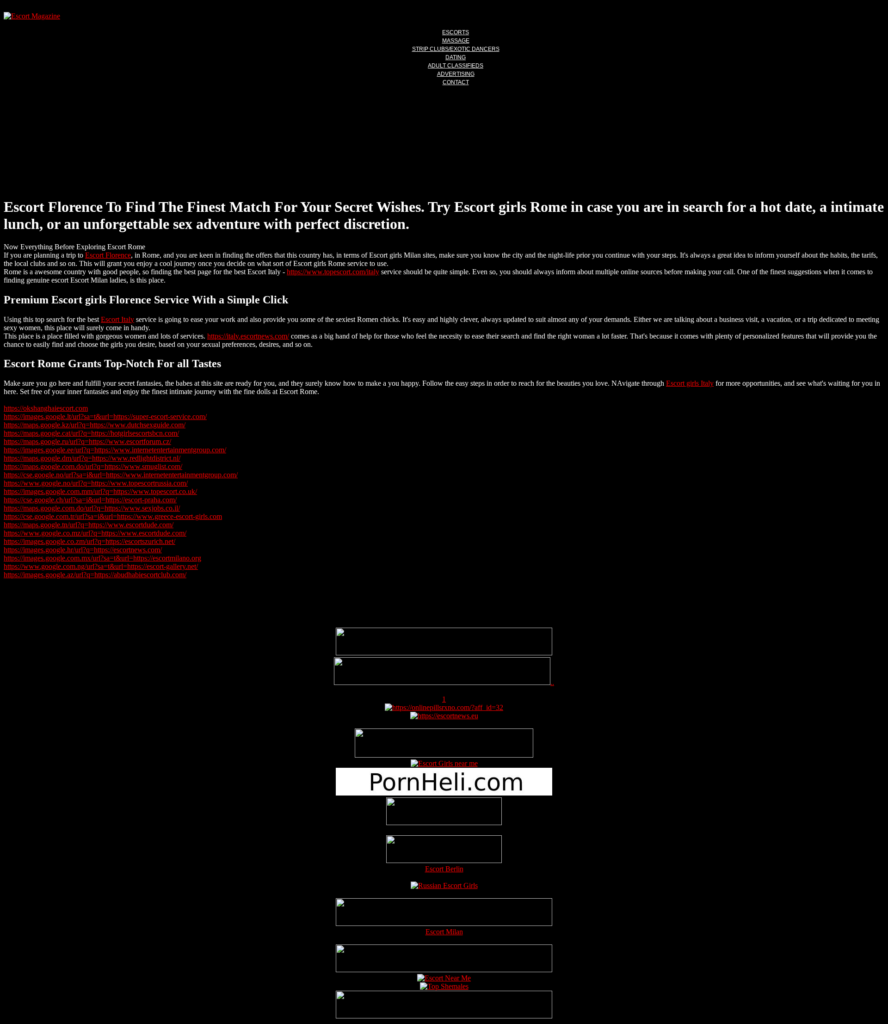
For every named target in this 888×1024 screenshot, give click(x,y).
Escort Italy (117, 319)
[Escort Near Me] (444, 978)
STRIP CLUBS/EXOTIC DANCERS (456, 49)
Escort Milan (444, 932)
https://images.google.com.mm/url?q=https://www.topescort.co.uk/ (100, 491)
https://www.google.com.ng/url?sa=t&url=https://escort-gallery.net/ (101, 566)
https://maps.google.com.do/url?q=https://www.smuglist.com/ (93, 466)
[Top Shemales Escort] (444, 986)
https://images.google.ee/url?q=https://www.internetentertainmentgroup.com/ (115, 450)
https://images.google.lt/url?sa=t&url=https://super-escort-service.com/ (105, 416)
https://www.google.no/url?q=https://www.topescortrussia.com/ (96, 483)
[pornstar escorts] (442, 682)
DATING (455, 57)
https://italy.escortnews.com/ (248, 336)
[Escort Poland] (444, 653)
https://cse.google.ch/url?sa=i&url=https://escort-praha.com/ (90, 500)
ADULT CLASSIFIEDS (455, 65)
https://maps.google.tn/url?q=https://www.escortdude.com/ (88, 525)
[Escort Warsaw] (444, 1016)
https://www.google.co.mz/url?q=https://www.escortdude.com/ (95, 533)
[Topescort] (444, 970)
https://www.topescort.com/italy (333, 272)
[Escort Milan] (444, 923)
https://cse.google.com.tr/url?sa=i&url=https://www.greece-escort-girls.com (113, 516)
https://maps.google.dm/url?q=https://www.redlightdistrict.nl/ (92, 458)
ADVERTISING (456, 74)
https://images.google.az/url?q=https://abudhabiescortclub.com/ (95, 575)
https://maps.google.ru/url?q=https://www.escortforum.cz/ (87, 441)
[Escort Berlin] (444, 850)
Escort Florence (108, 255)
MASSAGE (455, 40)
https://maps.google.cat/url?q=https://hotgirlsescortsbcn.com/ (91, 433)
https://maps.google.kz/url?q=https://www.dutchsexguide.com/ (94, 425)
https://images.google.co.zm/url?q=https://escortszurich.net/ (89, 541)
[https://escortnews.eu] (444, 716)
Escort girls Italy (690, 383)
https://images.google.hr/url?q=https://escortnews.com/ (83, 550)
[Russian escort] (444, 885)
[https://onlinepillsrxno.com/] (444, 707)
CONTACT (456, 82)
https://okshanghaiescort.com (46, 408)
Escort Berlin (444, 869)
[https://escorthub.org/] (444, 812)
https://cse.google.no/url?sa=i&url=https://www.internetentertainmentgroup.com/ (121, 475)
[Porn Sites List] (444, 793)
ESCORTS (455, 32)
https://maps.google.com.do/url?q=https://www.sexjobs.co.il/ (92, 508)
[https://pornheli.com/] (444, 755)
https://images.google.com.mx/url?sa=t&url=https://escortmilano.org (102, 558)
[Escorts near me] (444, 763)
